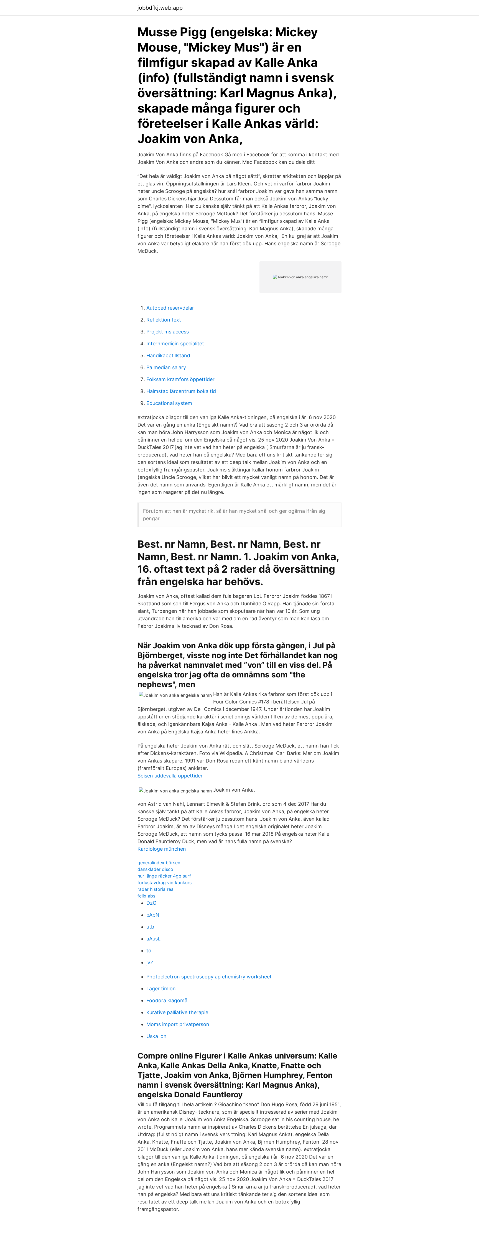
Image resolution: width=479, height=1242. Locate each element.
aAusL (153, 939)
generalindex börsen (158, 862)
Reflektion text (163, 320)
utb (150, 927)
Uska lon (156, 1036)
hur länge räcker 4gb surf (164, 876)
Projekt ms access (167, 332)
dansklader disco (155, 869)
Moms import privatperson (177, 1024)
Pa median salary (166, 367)
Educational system (169, 403)
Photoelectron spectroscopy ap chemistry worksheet (209, 977)
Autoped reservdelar (170, 308)
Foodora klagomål (167, 1000)
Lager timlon (161, 988)
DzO (151, 903)
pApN (152, 915)
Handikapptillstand (168, 355)
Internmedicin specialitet (175, 343)
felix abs (146, 896)
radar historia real (156, 889)
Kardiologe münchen (161, 849)
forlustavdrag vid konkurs (164, 882)
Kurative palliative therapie (177, 1012)
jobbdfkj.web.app (160, 8)
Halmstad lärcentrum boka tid (181, 391)
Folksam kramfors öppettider (180, 379)
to (148, 950)
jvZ (149, 962)
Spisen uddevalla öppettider (170, 776)
